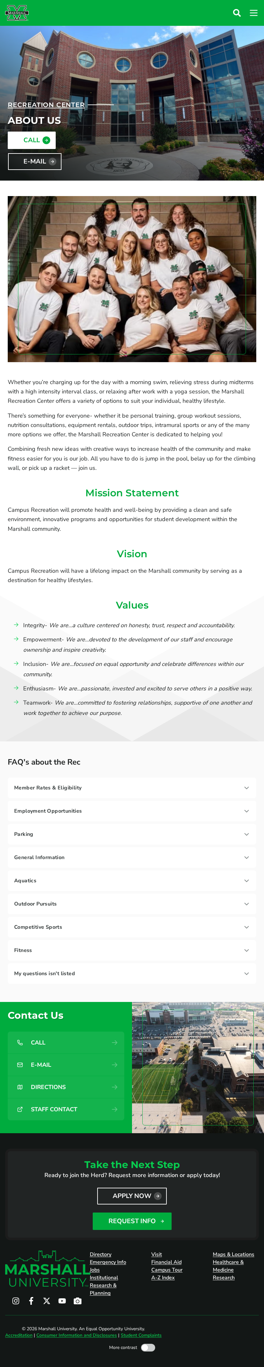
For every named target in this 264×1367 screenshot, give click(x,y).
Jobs (95, 1269)
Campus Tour (167, 1269)
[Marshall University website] (17, 13)
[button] (237, 13)
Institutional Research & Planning (104, 1285)
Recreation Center (46, 105)
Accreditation (19, 1335)
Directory (100, 1254)
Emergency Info (108, 1262)
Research (224, 1277)
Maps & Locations (233, 1254)
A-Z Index (163, 1277)
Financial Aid (166, 1262)
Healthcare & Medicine (228, 1266)
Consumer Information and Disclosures (76, 1335)
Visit (156, 1254)
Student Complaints (141, 1335)
